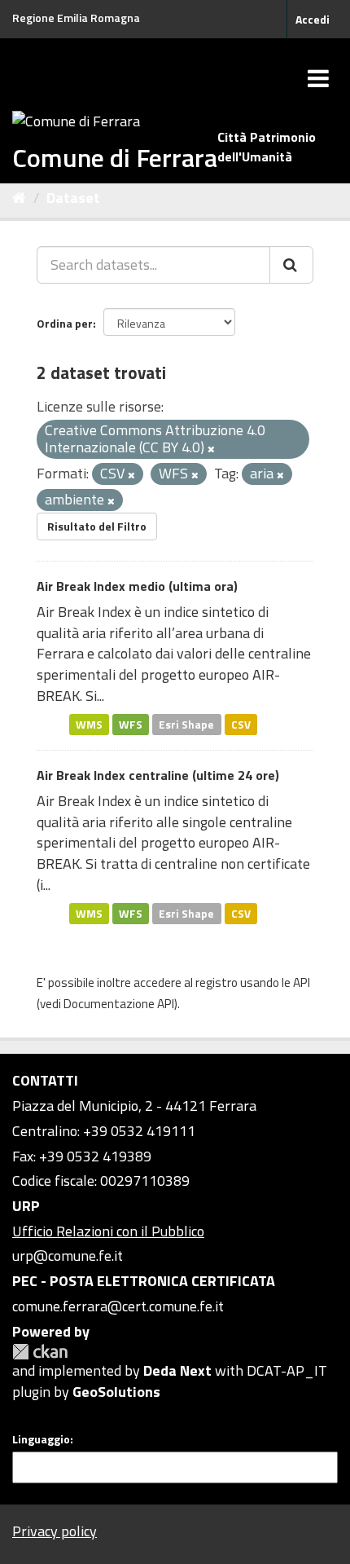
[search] (291, 265)
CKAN (40, 1351)
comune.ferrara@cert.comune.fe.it (118, 1306)
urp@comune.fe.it (67, 1256)
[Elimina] (211, 449)
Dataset (73, 198)
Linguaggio (41, 1439)
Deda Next (177, 1370)
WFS (130, 724)
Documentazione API (118, 1003)
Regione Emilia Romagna (76, 17)
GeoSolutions (116, 1392)
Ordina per (65, 323)
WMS (89, 724)
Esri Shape (186, 724)
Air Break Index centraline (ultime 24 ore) (158, 775)
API (301, 982)
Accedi (312, 19)
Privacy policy (54, 1531)
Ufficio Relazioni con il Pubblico (108, 1231)
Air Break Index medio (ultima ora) (137, 586)
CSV (241, 724)
